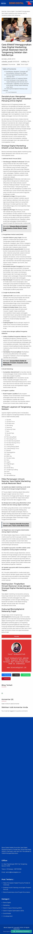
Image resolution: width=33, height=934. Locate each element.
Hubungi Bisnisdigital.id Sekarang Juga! (16, 88)
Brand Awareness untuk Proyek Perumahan (16, 892)
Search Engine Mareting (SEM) (12, 908)
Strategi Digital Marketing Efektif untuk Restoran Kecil (17, 75)
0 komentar (11, 64)
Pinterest (7, 678)
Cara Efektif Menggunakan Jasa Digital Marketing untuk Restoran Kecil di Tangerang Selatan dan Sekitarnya (16, 49)
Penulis (5, 90)
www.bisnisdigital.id (16, 667)
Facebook (7, 675)
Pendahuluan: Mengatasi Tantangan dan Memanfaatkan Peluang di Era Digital (17, 72)
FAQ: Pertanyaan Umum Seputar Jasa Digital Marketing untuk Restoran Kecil (16, 81)
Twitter (17, 675)
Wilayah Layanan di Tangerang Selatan (16, 78)
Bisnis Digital (24, 64)
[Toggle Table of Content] (28, 69)
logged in (12, 711)
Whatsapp (26, 675)
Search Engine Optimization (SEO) (13, 910)
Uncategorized (7, 916)
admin (13, 59)
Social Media (7, 913)
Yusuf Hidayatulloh (12, 92)
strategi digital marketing (16, 134)
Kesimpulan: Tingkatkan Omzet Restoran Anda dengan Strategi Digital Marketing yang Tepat (17, 85)
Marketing (6, 905)
